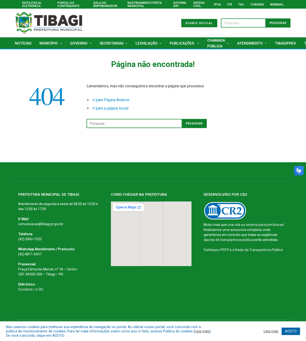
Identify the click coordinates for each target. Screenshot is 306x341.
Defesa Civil (199, 4)
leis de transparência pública (231, 240)
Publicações (182, 43)
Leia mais (202, 331)
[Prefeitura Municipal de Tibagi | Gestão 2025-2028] (49, 23)
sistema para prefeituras (264, 225)
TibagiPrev (285, 43)
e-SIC (39, 289)
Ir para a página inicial (110, 108)
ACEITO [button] (291, 331)
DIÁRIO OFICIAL (199, 23)
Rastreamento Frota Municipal (144, 4)
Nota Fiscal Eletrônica (32, 4)
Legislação (147, 43)
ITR (229, 4)
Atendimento (250, 43)
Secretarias (111, 43)
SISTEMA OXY (179, 4)
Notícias (23, 43)
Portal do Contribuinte (68, 4)
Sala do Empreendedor (105, 4)
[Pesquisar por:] (134, 123)
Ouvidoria (25, 289)
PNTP (224, 250)
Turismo (257, 4)
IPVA (217, 4)
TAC (241, 4)
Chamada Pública (216, 43)
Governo (78, 43)
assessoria (238, 230)
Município (48, 43)
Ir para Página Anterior (111, 100)
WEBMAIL (277, 4)
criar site (234, 225)
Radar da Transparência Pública (259, 250)
